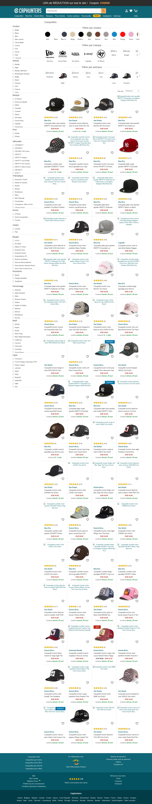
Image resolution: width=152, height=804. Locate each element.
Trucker (17, 220)
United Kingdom (117, 800)
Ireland (19, 800)
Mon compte (33, 778)
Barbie (17, 186)
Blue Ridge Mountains (22, 337)
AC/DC (17, 324)
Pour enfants (60, 16)
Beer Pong (18, 334)
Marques (49, 16)
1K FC (17, 240)
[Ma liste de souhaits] (131, 11)
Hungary (133, 798)
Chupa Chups (20, 207)
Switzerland (106, 800)
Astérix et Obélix (20, 305)
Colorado (18, 349)
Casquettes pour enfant (33, 768)
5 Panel (17, 214)
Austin (17, 330)
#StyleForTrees (33, 781)
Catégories (107, 16)
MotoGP (18, 377)
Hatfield (17, 124)
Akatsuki (18, 290)
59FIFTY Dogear (21, 157)
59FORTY (18, 170)
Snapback (18, 281)
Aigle (16, 67)
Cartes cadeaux (73, 16)
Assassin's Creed (21, 179)
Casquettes (18, 16)
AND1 (17, 105)
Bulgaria (34, 798)
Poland (60, 800)
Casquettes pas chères (34, 760)
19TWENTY (19, 145)
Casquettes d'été (34, 757)
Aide (136, 16)
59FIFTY (18, 154)
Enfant (17, 136)
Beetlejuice (19, 192)
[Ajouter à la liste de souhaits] (62, 111)
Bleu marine (19, 39)
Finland (106, 798)
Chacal (17, 89)
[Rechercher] (103, 10)
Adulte (17, 133)
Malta (54, 800)
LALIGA (17, 368)
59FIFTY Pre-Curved (22, 164)
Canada (42, 798)
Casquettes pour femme (33, 766)
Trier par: (120, 91)
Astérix (17, 302)
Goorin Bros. (39, 16)
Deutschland (84, 798)
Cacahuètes (19, 201)
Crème (17, 45)
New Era (28, 16)
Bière (17, 195)
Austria (19, 798)
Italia (25, 800)
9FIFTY (17, 173)
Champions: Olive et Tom (24, 204)
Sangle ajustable (21, 278)
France (113, 798)
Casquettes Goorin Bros (33, 763)
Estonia (99, 798)
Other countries (129, 800)
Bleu (16, 36)
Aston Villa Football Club (23, 268)
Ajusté (17, 275)
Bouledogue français (22, 74)
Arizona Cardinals (21, 259)
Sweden (97, 800)
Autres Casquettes (21, 217)
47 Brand (18, 99)
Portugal (67, 800)
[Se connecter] (127, 11)
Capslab (18, 108)
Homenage (19, 127)
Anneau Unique (20, 299)
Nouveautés (86, 16)
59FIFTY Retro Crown (23, 167)
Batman (17, 308)
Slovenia (90, 800)
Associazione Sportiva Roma (25, 265)
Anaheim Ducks (20, 253)
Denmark (75, 798)
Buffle (17, 77)
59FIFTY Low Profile (22, 160)
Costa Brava (19, 352)
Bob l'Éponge (19, 198)
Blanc (17, 33)
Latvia (30, 800)
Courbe (17, 229)
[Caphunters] (33, 10)
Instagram (118, 784)
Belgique (27, 798)
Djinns (17, 114)
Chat (16, 92)
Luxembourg (46, 800)
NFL (16, 387)
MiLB (17, 371)
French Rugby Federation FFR (26, 362)
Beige (17, 30)
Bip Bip (17, 318)
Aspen (17, 327)
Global (119, 798)
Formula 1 (18, 359)
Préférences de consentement (33, 784)
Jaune (17, 52)
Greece (126, 798)
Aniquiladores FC (21, 256)
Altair (16, 296)
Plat (16, 232)
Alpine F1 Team (20, 247)
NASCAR (18, 380)
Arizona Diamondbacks (23, 262)
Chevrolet (18, 346)
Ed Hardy (18, 117)
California (18, 340)
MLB (16, 374)
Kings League (20, 365)
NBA (16, 384)
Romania (75, 800)
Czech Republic (64, 798)
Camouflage (19, 42)
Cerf (16, 86)
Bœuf (17, 80)
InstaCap (117, 16)
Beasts (17, 189)
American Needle (21, 102)
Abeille (17, 64)
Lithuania (37, 800)
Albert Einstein (20, 293)
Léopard (18, 58)
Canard (17, 83)
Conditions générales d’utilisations (34, 786)
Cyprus (55, 798)
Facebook (118, 781)
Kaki (16, 55)
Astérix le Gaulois (21, 182)
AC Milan (18, 244)
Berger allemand (21, 71)
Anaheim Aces (20, 250)
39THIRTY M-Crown (22, 151)
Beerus (17, 312)
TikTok (118, 778)
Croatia (48, 798)
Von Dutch (73, 120)
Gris (16, 49)
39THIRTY (18, 148)
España (93, 798)
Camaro (18, 343)
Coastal (17, 111)
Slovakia (83, 800)
